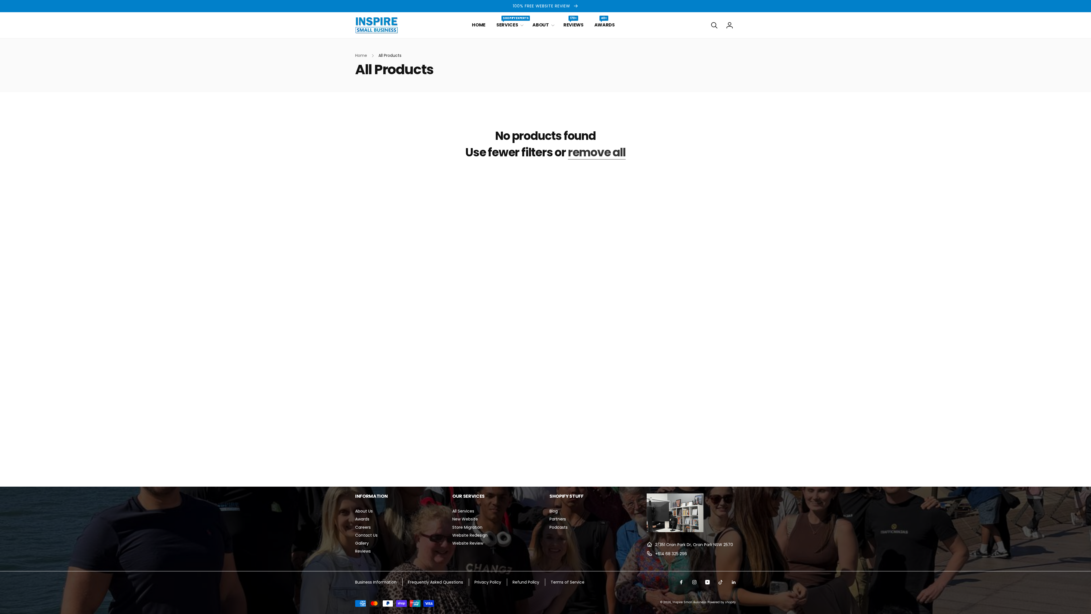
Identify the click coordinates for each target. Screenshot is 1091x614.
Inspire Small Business (689, 602)
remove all (597, 152)
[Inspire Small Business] (675, 530)
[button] (509, 25)
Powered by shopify (721, 602)
